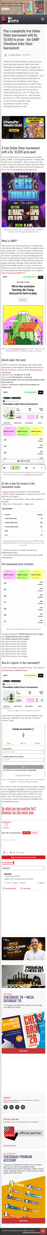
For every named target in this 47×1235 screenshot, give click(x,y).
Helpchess (36, 1232)
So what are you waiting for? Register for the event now (19, 810)
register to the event (31, 474)
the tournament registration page (14, 670)
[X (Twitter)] (5, 1107)
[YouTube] (11, 1107)
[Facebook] (17, 1107)
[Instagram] (23, 1107)
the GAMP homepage (18, 349)
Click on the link (9, 492)
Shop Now (23, 1051)
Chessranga (26, 1232)
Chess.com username (15, 789)
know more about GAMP (11, 273)
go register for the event (23, 169)
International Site (9, 1145)
